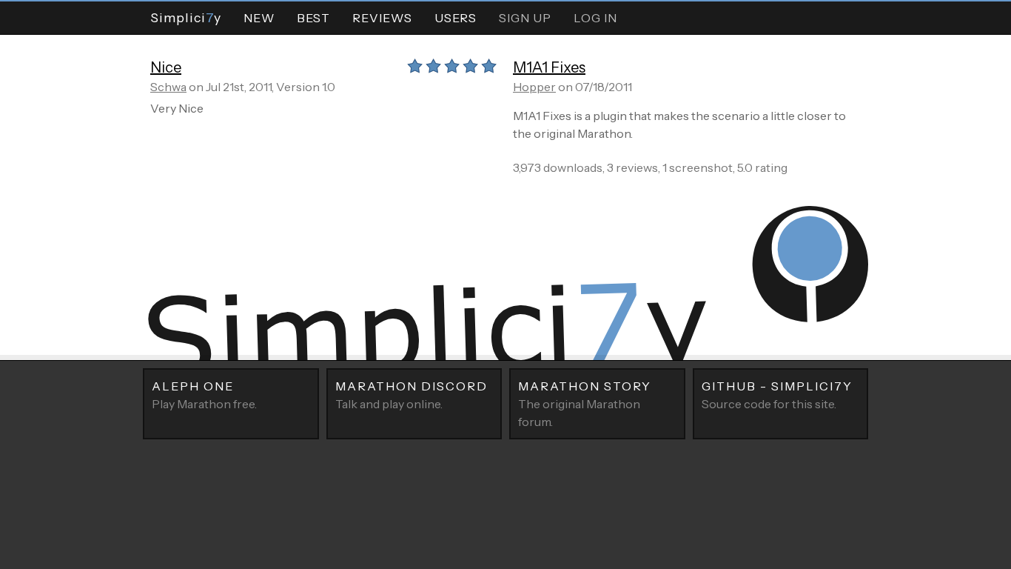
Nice (165, 67)
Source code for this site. (777, 395)
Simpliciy (185, 17)
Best (313, 17)
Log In (595, 17)
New (259, 17)
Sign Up (525, 17)
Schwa (168, 86)
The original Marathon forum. (584, 404)
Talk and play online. (411, 395)
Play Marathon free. (204, 395)
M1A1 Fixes (549, 67)
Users (455, 17)
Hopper (534, 86)
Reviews (382, 17)
